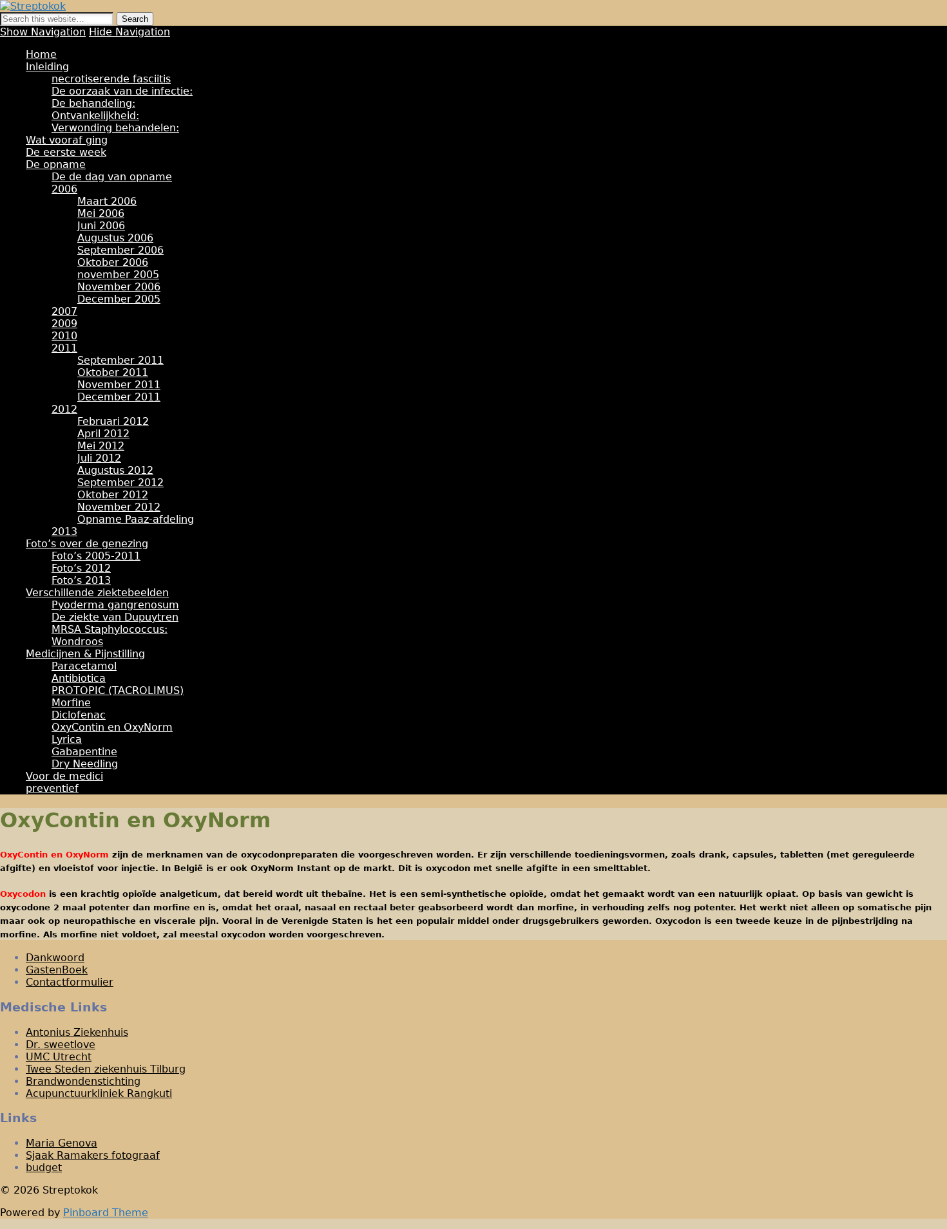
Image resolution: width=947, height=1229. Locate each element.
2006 (64, 189)
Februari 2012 (113, 421)
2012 (64, 409)
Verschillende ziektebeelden (97, 592)
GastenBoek (57, 970)
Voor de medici (64, 776)
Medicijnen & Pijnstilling (85, 654)
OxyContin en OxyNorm (112, 727)
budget (44, 1167)
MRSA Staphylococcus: (109, 629)
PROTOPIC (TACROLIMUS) (118, 690)
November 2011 (118, 385)
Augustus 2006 (115, 238)
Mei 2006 (100, 213)
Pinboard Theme (105, 1212)
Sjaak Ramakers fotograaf (93, 1155)
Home (41, 54)
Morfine (71, 703)
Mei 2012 (100, 446)
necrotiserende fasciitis (111, 79)
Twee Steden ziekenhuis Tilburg (106, 1069)
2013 (64, 531)
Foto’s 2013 (81, 580)
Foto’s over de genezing (87, 544)
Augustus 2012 (115, 470)
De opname (56, 164)
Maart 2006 (107, 201)
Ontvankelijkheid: (95, 115)
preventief (52, 788)
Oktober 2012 (112, 495)
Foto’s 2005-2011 (96, 556)
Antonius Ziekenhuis (77, 1032)
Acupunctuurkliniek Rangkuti (99, 1093)
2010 (64, 336)
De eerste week (66, 152)
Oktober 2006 (112, 262)
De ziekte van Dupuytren (115, 617)
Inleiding (47, 67)
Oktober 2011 (112, 372)
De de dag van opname (112, 177)
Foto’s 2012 (81, 568)
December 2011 (118, 397)
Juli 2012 (99, 458)
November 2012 (118, 507)
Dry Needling (85, 764)
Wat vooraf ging (67, 140)
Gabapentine (84, 752)
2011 (64, 348)
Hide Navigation (129, 32)
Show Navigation (43, 32)
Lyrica (67, 739)
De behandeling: (93, 103)
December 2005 (118, 299)
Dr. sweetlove (60, 1044)
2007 (64, 311)
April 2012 (103, 433)
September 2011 (120, 360)
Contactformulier (69, 982)
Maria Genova (61, 1143)
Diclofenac (79, 715)
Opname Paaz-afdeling (135, 519)
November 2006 (118, 287)
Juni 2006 (101, 226)
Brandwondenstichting (83, 1081)
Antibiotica (79, 678)
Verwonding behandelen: (115, 128)
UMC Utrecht (58, 1057)
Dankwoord (55, 958)
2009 (64, 323)
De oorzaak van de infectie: (122, 91)
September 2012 (120, 482)
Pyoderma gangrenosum (115, 605)
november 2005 (118, 274)
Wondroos (77, 641)
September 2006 (120, 250)
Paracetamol (84, 666)
